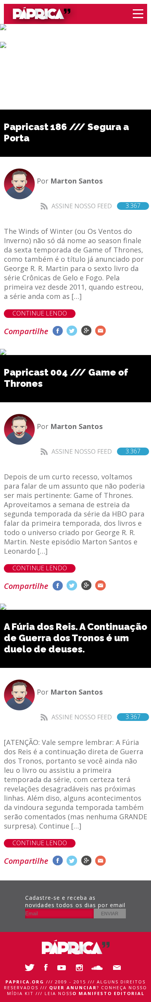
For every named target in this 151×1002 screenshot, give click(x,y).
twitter (72, 331)
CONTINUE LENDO (39, 313)
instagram (81, 967)
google (86, 331)
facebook (57, 331)
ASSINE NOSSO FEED (96, 205)
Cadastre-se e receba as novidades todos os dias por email (75, 901)
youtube (64, 967)
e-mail (100, 331)
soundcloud (98, 967)
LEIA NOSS (94, 993)
